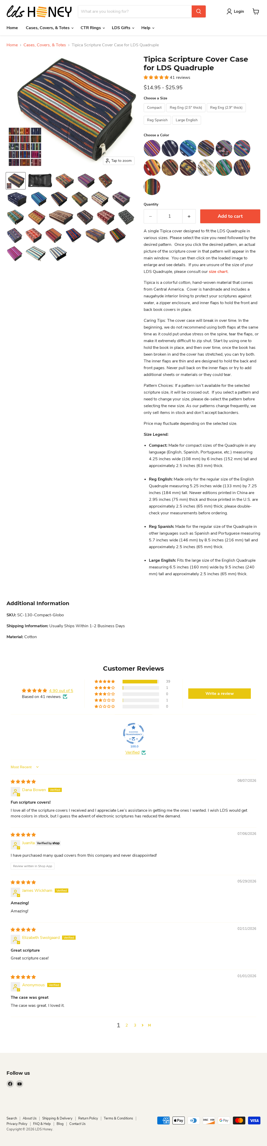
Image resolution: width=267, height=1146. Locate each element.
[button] (157, 77)
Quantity (151, 204)
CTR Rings (91, 28)
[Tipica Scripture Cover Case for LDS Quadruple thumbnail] (40, 180)
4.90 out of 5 (61, 691)
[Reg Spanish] (158, 126)
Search (12, 1118)
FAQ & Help (42, 1124)
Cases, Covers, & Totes (48, 28)
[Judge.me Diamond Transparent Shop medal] (133, 733)
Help (146, 28)
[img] (23, 782)
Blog (60, 1124)
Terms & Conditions (118, 1118)
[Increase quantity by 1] (189, 216)
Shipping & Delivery (57, 1118)
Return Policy (88, 1118)
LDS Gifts (121, 28)
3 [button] (135, 1025)
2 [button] (126, 1025)
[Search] (199, 11)
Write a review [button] (219, 693)
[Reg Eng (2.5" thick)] (186, 113)
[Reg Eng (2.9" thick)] (227, 113)
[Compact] (155, 113)
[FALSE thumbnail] (15, 180)
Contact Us (77, 1124)
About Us (30, 1118)
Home (12, 28)
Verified (132, 752)
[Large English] (187, 126)
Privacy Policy (17, 1124)
